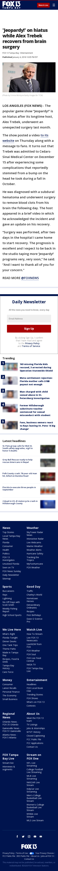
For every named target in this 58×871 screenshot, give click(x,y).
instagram (29, 836)
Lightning (7, 598)
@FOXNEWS (30, 278)
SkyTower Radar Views (35, 533)
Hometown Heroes (32, 600)
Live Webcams (34, 542)
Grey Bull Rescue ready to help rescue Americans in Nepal (17, 460)
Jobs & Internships (36, 728)
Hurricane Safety (35, 553)
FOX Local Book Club (35, 689)
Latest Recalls (9, 688)
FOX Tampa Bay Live (35, 669)
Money (7, 680)
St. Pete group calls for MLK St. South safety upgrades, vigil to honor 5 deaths (17, 448)
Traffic (30, 590)
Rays (4, 594)
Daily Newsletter (10, 574)
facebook (17, 836)
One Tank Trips (10, 645)
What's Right (8, 633)
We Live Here (11, 629)
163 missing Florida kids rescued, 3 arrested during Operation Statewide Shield (36, 367)
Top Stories (8, 532)
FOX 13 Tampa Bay (10, 53)
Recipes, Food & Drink (10, 660)
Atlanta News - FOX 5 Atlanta (9, 736)
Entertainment (27, 53)
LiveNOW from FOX (34, 645)
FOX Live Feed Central (34, 659)
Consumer (7, 546)
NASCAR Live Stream (33, 784)
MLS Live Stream (35, 820)
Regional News (8, 715)
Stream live (8, 762)
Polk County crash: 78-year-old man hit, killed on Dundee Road (19, 474)
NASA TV (31, 664)
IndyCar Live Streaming (33, 790)
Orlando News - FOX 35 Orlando (10, 723)
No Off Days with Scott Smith (11, 603)
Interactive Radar (35, 538)
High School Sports (11, 615)
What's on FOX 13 (36, 701)
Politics (6, 553)
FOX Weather (33, 567)
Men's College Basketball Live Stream (34, 798)
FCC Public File (34, 739)
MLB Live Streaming (32, 777)
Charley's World (34, 594)
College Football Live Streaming (35, 771)
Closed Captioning (36, 735)
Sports (7, 586)
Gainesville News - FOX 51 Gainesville (11, 729)
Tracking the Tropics (33, 558)
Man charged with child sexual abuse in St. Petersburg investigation (35, 395)
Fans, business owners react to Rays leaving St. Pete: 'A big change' (37, 425)
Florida (5, 542)
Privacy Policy (32, 343)
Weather (33, 528)
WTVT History (33, 731)
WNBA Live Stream (32, 815)
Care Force (7, 671)
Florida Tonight (10, 637)
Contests (31, 705)
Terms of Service (31, 346)
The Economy (9, 695)
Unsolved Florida (10, 563)
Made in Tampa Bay (10, 654)
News (6, 528)
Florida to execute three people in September (19, 488)
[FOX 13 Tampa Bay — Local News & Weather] (11, 5)
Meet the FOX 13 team (35, 719)
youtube (34, 836)
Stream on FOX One (34, 756)
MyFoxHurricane (35, 563)
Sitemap (6, 578)
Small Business (9, 699)
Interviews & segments (8, 768)
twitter (23, 836)
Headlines (31, 684)
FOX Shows (32, 698)
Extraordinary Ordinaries (33, 606)
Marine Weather (35, 546)
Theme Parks (9, 648)
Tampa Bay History (8, 667)
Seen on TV (8, 567)
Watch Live (43, 5)
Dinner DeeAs (9, 641)
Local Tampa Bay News (11, 537)
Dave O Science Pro (34, 620)
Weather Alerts (34, 549)
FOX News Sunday (11, 571)
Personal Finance (11, 691)
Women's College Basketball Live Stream (35, 807)
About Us (33, 713)
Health (5, 549)
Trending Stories (35, 694)
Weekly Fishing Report (9, 610)
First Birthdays (34, 615)
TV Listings (32, 724)
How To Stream (35, 633)
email (40, 836)
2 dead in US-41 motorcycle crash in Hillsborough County (20, 502)
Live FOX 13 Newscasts (33, 639)
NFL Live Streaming (32, 764)
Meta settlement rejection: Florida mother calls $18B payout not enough (36, 381)
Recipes (30, 611)
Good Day (33, 586)
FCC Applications (35, 743)
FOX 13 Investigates (8, 558)
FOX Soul (31, 654)
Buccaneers (8, 590)
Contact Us (32, 746)
